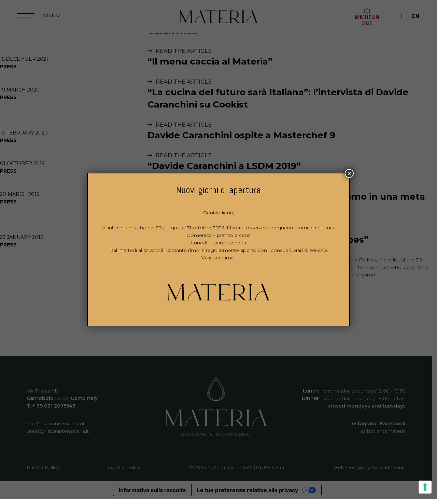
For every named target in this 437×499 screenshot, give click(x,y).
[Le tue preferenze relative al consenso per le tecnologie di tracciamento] (425, 487)
